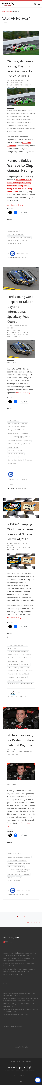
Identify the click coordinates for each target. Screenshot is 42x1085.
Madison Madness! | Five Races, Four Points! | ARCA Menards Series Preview (18, 965)
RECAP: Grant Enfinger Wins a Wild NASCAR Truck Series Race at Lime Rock (20, 1005)
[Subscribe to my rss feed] (21, 1081)
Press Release (23, 890)
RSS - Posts (8, 942)
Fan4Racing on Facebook (12, 1026)
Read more (6, 984)
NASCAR (9, 11)
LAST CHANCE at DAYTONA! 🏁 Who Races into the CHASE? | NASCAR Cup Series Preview (18, 959)
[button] (21, 349)
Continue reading (15, 205)
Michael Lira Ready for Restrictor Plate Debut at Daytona (20, 740)
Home (3, 11)
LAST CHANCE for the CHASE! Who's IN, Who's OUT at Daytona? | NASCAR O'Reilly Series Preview (19, 970)
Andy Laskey (22, 253)
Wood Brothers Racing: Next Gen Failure (15, 1014)
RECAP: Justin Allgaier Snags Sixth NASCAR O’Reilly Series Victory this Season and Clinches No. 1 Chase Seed (20, 1000)
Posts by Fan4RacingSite (21, 1047)
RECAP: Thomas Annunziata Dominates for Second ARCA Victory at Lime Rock (20, 1010)
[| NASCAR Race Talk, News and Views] (8, 3)
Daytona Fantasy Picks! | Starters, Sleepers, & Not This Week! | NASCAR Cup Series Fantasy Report (19, 954)
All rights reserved (19, 1075)
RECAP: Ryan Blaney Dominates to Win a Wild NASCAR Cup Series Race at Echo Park (19, 994)
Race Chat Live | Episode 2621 (12, 974)
